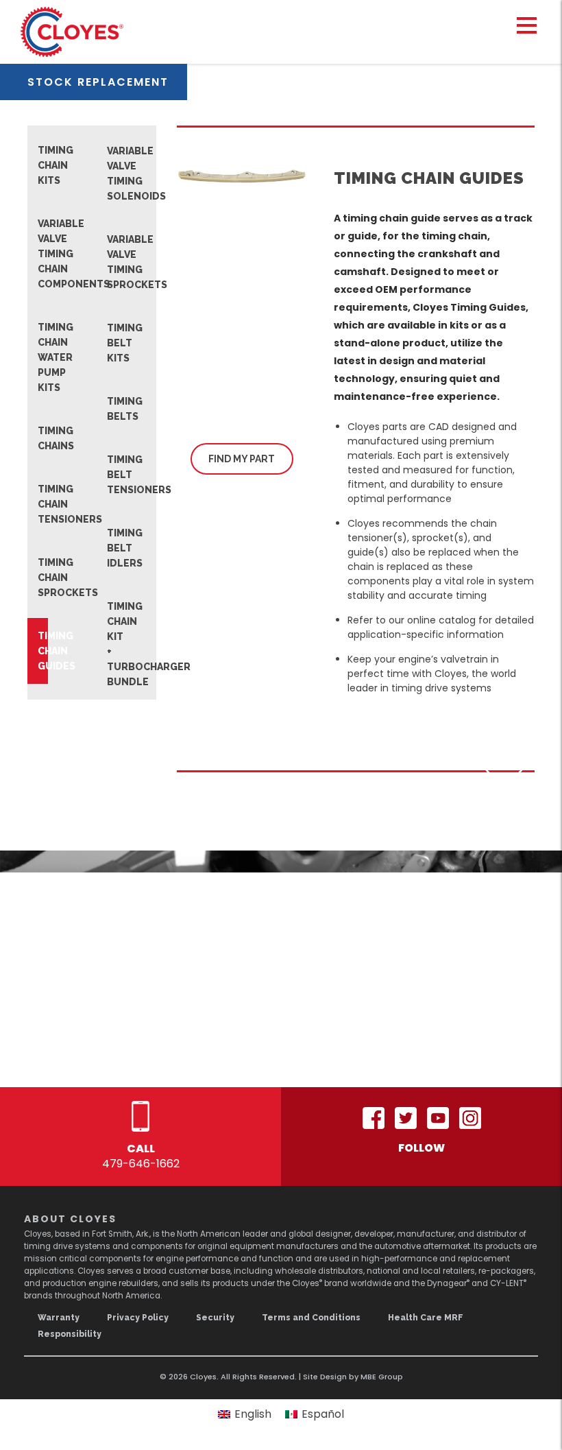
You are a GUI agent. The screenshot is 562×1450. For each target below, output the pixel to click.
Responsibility (69, 1334)
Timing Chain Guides (43, 650)
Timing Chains (43, 438)
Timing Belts (112, 409)
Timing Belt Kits (112, 343)
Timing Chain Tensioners (43, 504)
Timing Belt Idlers (112, 548)
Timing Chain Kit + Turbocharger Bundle (112, 644)
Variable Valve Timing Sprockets (112, 262)
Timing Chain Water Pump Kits (43, 357)
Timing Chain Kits (43, 165)
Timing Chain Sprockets (43, 577)
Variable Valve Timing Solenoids (112, 173)
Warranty (59, 1317)
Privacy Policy (138, 1317)
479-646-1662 (141, 1164)
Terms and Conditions (311, 1317)
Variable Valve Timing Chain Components (43, 253)
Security (215, 1317)
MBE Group (382, 1376)
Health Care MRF (425, 1317)
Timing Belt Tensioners (112, 474)
